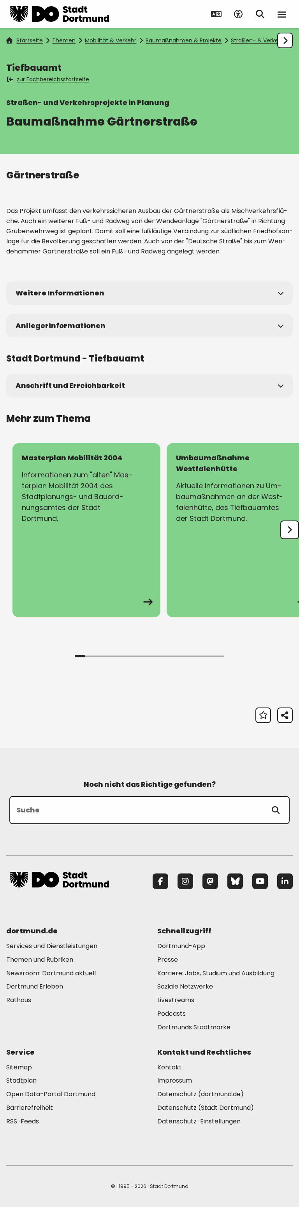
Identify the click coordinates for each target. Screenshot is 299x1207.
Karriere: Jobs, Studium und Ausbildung (215, 973)
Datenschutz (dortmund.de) (200, 1094)
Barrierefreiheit (29, 1107)
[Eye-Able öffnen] (238, 14)
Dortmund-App (181, 945)
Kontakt (169, 1067)
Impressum (174, 1080)
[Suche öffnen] (260, 14)
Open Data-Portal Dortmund (50, 1094)
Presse (167, 959)
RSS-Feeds (22, 1121)
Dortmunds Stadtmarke (193, 1027)
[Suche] (275, 810)
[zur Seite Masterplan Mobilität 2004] (86, 530)
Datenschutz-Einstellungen (199, 1121)
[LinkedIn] (285, 881)
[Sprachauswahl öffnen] (216, 14)
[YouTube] (260, 881)
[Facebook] (160, 881)
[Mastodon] (210, 881)
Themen (64, 40)
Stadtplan (21, 1080)
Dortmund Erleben (34, 986)
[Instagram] (185, 881)
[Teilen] (285, 715)
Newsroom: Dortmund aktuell (51, 973)
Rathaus (18, 1000)
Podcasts (171, 1013)
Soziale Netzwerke (185, 986)
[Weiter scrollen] (285, 40)
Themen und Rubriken (39, 959)
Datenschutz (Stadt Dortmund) (205, 1107)
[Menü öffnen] (282, 14)
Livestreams (175, 1000)
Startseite (29, 40)
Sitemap (19, 1067)
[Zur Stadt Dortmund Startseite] (59, 14)
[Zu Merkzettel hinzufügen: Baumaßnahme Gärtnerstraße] (263, 715)
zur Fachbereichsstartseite (53, 79)
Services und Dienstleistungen (51, 945)
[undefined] (289, 530)
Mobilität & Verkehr (110, 40)
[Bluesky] (235, 881)
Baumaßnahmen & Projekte (184, 40)
